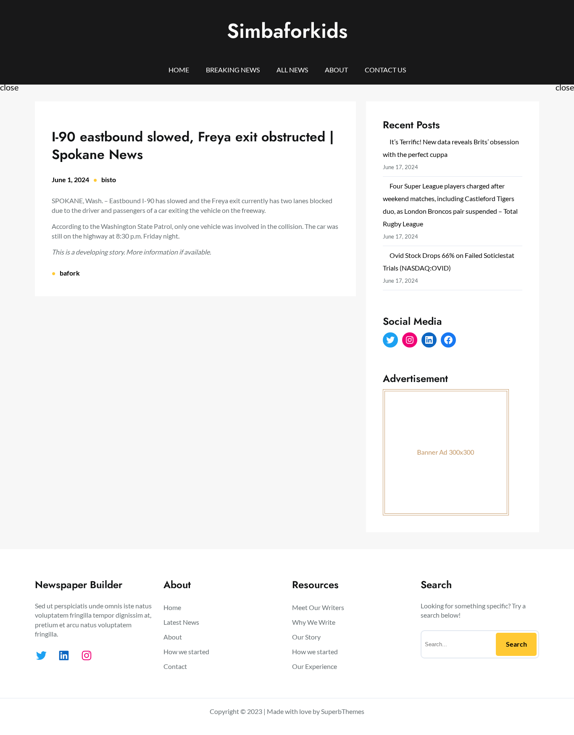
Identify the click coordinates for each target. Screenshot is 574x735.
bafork (70, 273)
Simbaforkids (287, 30)
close (9, 87)
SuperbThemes (342, 711)
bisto (108, 179)
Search (516, 644)
